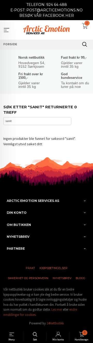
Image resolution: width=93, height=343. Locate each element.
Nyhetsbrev (62, 278)
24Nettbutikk (55, 323)
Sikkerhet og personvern (28, 278)
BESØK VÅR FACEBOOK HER (46, 15)
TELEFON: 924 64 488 (46, 4)
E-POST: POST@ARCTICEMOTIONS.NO (46, 10)
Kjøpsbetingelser (53, 268)
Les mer (56, 309)
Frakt (30, 268)
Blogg (80, 278)
